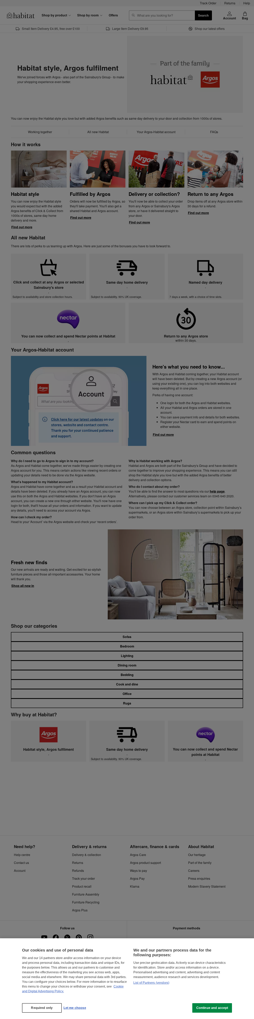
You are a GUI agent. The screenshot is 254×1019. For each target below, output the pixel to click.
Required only (42, 1008)
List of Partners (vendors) (151, 982)
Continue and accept (212, 1008)
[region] (127, 978)
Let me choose (75, 1008)
